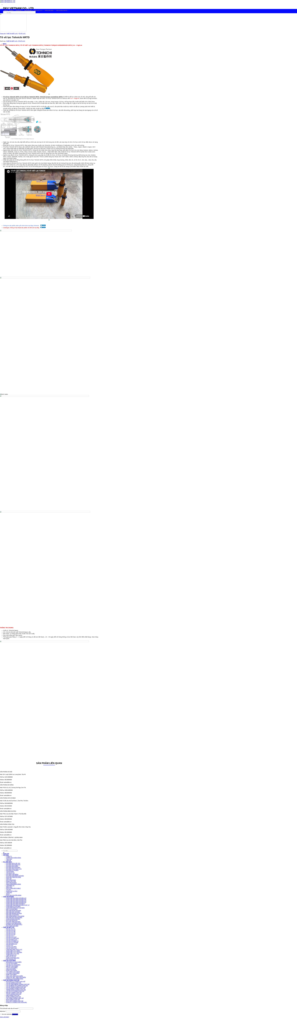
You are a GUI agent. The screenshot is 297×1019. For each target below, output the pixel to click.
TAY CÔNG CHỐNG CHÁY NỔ (15, 998)
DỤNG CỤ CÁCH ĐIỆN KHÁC (14, 978)
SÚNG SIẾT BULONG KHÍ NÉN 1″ (15, 903)
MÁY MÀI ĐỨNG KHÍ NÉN (13, 910)
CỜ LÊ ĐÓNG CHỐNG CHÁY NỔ (15, 988)
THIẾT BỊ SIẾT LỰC (38, 10)
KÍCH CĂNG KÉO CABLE (13, 888)
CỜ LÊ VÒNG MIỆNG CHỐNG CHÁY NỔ (17, 984)
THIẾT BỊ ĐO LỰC (11, 955)
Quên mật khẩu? (4, 1017)
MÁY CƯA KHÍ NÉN (11, 909)
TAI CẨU (8, 889)
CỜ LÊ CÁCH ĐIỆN (11, 963)
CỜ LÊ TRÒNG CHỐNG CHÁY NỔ (16, 987)
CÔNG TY (9, 856)
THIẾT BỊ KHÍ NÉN (27, 10)
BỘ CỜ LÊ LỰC (10, 928)
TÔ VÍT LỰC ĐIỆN (11, 946)
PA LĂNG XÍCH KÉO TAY (13, 864)
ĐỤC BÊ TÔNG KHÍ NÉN (13, 921)
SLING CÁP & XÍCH (11, 891)
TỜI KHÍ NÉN (10, 871)
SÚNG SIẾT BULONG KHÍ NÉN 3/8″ (16, 899)
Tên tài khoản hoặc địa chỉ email (9, 1008)
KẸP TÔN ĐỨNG (11, 880)
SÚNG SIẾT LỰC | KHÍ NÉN (14, 952)
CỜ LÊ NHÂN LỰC (11, 944)
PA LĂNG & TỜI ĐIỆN (12, 870)
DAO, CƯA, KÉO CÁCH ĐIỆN (14, 976)
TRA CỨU (9, 859)
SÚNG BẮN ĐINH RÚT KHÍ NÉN (15, 908)
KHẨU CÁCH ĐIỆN (11, 970)
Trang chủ (6, 10)
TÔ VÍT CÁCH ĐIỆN (11, 967)
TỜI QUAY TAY (10, 873)
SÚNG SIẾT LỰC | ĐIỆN (13, 951)
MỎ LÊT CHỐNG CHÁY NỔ (14, 992)
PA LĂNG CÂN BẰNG (12, 874)
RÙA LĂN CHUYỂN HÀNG (13, 895)
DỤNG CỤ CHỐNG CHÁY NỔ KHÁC (16, 1002)
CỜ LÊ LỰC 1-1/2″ (11, 937)
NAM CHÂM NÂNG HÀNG (13, 884)
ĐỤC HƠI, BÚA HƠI (11, 920)
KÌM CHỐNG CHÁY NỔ (12, 995)
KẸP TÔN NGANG (11, 882)
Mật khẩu (3, 1011)
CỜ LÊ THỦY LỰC (11, 948)
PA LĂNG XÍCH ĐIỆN (12, 866)
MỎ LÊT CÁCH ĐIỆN (12, 966)
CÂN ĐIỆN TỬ (10, 885)
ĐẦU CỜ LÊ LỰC (11, 956)
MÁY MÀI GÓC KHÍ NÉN (13, 912)
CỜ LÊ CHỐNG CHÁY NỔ (13, 983)
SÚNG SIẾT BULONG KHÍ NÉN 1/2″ (16, 901)
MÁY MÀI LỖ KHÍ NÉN (12, 914)
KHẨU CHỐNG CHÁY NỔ (13, 997)
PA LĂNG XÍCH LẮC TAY (13, 863)
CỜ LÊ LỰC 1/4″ (11, 930)
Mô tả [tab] (4, 43)
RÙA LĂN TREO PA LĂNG (13, 877)
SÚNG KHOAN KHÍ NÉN (13, 919)
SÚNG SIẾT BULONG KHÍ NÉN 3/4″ (16, 902)
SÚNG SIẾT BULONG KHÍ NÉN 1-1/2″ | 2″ (18, 905)
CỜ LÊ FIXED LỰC (11, 940)
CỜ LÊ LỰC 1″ (10, 935)
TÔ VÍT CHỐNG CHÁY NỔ (13, 994)
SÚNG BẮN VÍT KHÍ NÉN (13, 906)
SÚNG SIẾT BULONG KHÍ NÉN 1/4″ (16, 898)
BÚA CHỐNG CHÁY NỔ (13, 999)
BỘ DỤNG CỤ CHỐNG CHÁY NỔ (15, 981)
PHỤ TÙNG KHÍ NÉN (12, 926)
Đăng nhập (15, 1014)
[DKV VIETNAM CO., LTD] (7, 1)
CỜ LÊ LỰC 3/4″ (11, 934)
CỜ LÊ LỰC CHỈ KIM (12, 942)
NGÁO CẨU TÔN (11, 881)
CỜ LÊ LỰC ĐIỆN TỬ (12, 941)
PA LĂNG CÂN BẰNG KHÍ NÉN (15, 876)
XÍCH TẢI (8, 878)
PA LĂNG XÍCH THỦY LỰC (14, 869)
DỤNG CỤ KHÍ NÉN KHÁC (13, 923)
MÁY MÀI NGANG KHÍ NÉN (14, 913)
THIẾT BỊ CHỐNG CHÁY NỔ (61, 10)
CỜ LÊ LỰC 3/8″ (11, 931)
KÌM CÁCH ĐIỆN (11, 969)
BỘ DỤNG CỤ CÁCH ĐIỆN (13, 962)
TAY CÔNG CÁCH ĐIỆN (13, 971)
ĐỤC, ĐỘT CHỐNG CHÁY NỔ (14, 1001)
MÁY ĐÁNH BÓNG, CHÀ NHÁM (15, 916)
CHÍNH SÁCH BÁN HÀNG (13, 857)
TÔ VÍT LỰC (22, 33)
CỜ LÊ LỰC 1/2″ (11, 933)
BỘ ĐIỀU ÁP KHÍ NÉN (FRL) (14, 924)
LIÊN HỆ (8, 860)
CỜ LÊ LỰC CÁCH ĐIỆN (13, 965)
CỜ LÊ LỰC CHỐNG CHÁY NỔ (15, 991)
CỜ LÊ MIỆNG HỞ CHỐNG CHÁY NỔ (17, 985)
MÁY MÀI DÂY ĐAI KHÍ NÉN (14, 917)
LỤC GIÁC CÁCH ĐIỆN (12, 973)
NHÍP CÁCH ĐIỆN (11, 974)
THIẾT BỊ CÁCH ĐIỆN (49, 10)
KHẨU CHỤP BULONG (12, 958)
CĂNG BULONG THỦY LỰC (14, 949)
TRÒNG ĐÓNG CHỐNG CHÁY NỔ (16, 990)
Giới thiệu (11, 10)
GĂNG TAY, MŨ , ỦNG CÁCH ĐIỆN (16, 977)
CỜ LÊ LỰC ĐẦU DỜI (12, 938)
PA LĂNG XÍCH (18, 10)
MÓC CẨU (9, 887)
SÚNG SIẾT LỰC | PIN (12, 953)
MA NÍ (8, 894)
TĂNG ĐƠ (9, 892)
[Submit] (1, 1)
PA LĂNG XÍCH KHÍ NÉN (13, 867)
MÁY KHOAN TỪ (11, 959)
